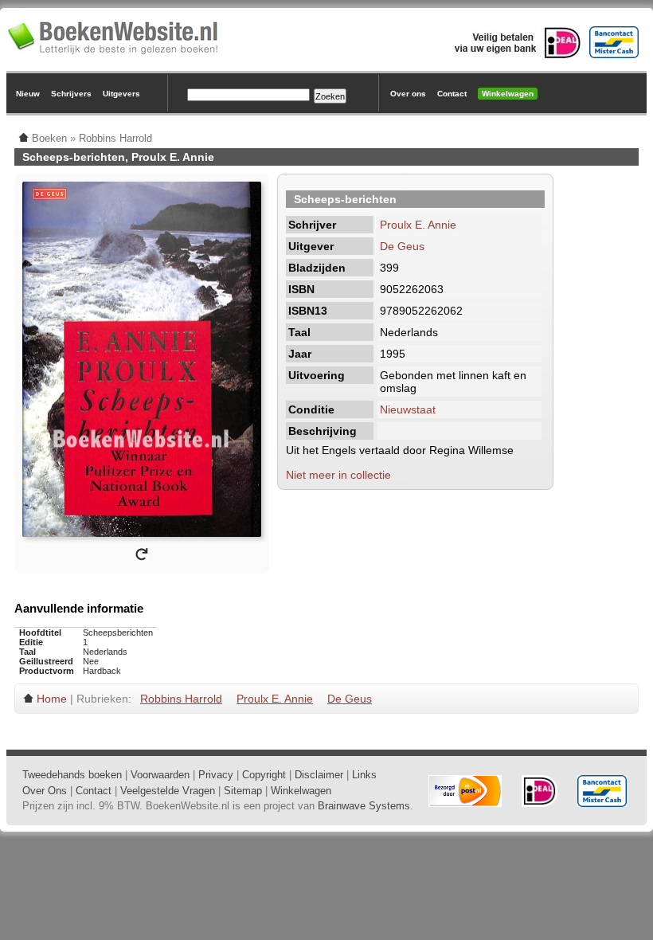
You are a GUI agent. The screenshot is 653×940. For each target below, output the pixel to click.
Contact (452, 93)
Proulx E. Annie (418, 224)
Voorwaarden (160, 775)
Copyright (264, 775)
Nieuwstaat (408, 409)
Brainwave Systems (364, 806)
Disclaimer (319, 775)
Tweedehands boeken (72, 775)
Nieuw (28, 93)
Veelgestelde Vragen (167, 791)
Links (364, 775)
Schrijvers (71, 93)
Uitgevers (121, 93)
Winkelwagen (508, 93)
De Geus (402, 246)
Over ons (408, 93)
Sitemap (243, 791)
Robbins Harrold (181, 698)
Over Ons (44, 791)
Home (52, 698)
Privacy (215, 775)
